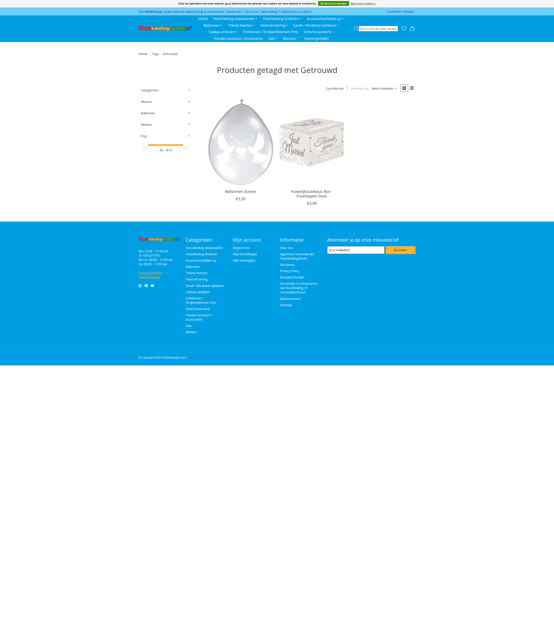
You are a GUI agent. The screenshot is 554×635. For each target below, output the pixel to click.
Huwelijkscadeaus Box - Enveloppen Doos (312, 194)
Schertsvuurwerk (198, 309)
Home (203, 18)
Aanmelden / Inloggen (400, 11)
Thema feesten (197, 273)
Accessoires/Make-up (201, 260)
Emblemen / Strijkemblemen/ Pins (270, 32)
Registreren (241, 248)
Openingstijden (316, 38)
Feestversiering (197, 279)
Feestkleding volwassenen (204, 248)
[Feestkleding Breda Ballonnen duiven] (240, 142)
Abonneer (400, 250)
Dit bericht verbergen (333, 3)
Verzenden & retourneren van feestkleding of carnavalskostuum (298, 287)
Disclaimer (287, 264)
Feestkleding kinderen (201, 254)
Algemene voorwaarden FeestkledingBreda (297, 256)
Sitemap (286, 305)
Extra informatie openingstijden (150, 274)
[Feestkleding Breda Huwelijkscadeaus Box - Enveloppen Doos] (311, 142)
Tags (155, 54)
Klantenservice (290, 298)
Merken (191, 332)
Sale (189, 325)
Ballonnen (193, 266)
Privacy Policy (289, 271)
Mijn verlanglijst (244, 260)
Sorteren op (360, 88)
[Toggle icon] (376, 28)
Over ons (286, 248)
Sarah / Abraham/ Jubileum (205, 285)
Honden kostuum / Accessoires (238, 38)
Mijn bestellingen (245, 254)
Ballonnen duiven (240, 191)
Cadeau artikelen (198, 292)
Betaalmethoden (292, 277)
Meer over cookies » (363, 3)
